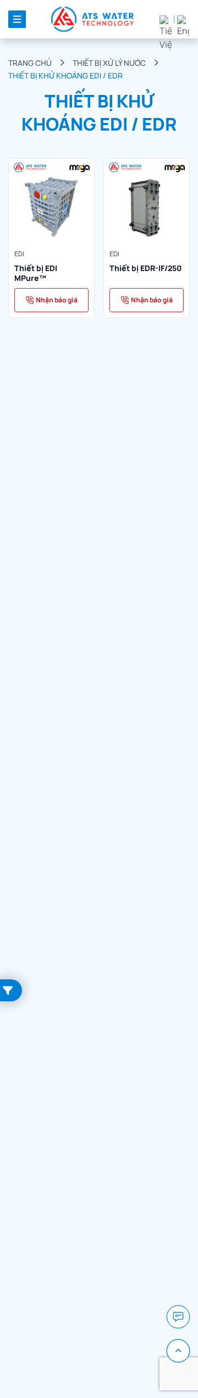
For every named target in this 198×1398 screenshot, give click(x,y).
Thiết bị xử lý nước (109, 63)
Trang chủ (30, 63)
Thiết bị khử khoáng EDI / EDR (65, 75)
